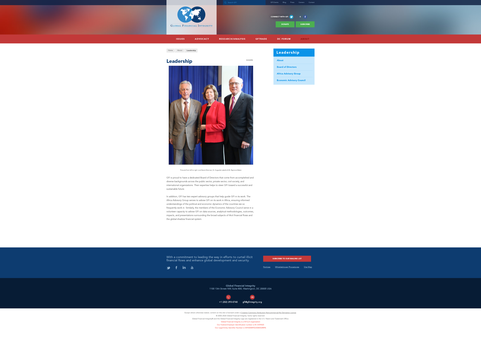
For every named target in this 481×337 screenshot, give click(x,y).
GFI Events (274, 3)
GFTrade (261, 39)
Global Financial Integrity (191, 17)
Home (170, 50)
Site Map (308, 267)
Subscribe (305, 24)
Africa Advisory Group (288, 74)
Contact (312, 3)
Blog (284, 3)
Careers (301, 3)
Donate (285, 24)
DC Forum (284, 39)
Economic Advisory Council (291, 80)
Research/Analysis (232, 39)
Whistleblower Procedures (287, 267)
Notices (266, 267)
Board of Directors (286, 67)
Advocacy (202, 39)
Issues (180, 39)
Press (292, 3)
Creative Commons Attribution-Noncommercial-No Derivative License (268, 313)
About (305, 39)
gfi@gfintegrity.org (252, 302)
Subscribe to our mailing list (287, 259)
